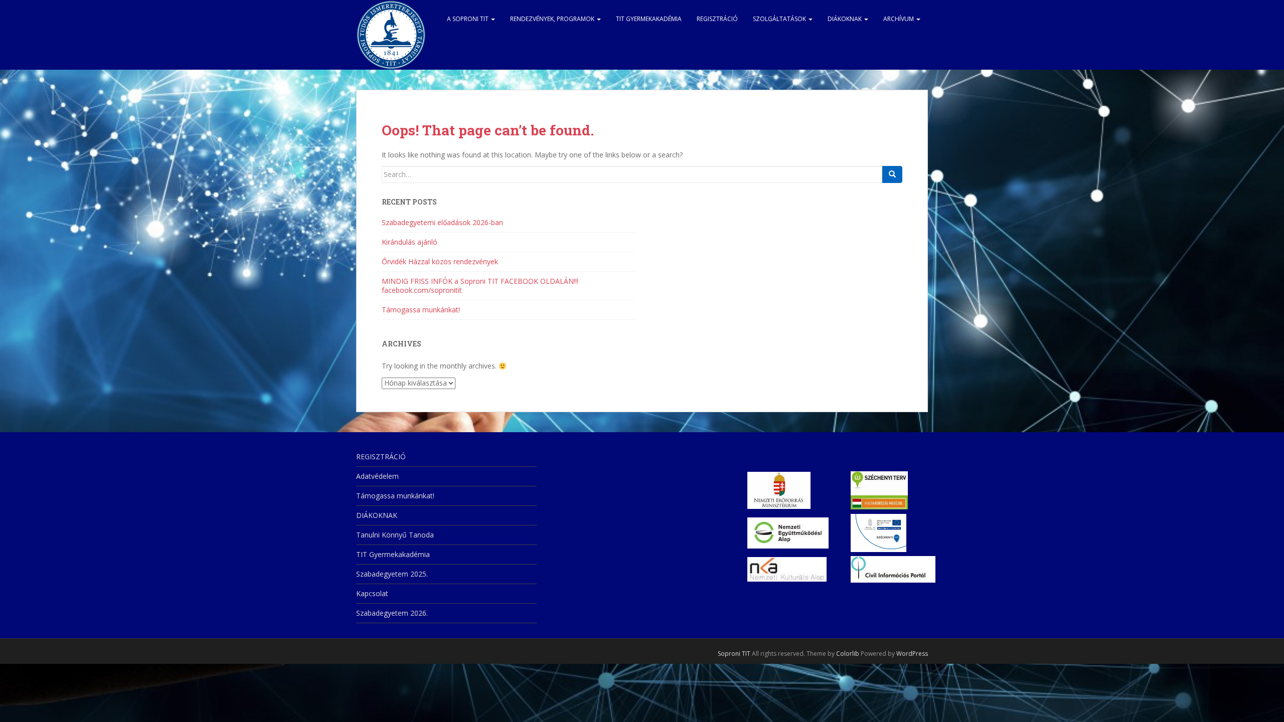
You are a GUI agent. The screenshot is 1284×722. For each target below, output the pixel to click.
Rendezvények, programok (553, 19)
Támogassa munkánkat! (421, 309)
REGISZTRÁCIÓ (717, 19)
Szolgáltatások (780, 19)
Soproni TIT (734, 653)
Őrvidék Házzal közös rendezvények (440, 261)
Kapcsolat (372, 593)
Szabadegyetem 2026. (392, 613)
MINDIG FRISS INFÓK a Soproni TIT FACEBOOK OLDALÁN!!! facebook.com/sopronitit (480, 285)
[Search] (892, 174)
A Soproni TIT (468, 19)
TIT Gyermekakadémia (649, 19)
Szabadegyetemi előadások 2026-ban (442, 222)
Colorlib (847, 653)
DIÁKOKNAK (845, 19)
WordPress (912, 653)
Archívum (899, 19)
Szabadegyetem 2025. (392, 574)
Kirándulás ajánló (409, 242)
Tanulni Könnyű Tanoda (395, 534)
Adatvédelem (377, 476)
